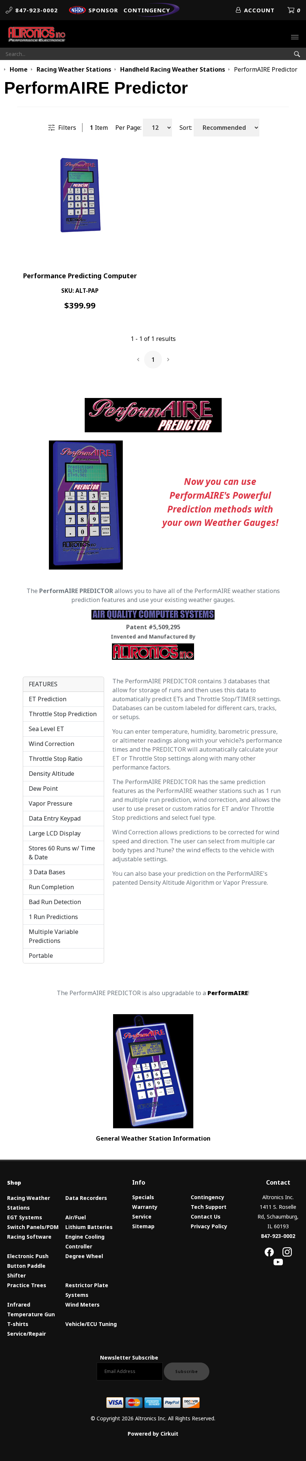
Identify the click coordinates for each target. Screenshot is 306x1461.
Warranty (144, 1206)
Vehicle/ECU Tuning (91, 1323)
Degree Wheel (84, 1256)
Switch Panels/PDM (33, 1226)
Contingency (207, 1197)
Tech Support (209, 1206)
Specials (143, 1197)
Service (142, 1216)
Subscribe (186, 1371)
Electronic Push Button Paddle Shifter (28, 1265)
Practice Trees (26, 1285)
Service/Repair (26, 1333)
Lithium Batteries (89, 1226)
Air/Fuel (75, 1217)
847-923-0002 (278, 1235)
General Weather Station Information (153, 1138)
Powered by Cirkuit (153, 1433)
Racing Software (29, 1236)
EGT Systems (24, 1217)
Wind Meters (82, 1304)
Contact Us (206, 1216)
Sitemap (143, 1226)
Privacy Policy (209, 1226)
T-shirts (17, 1323)
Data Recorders (86, 1197)
